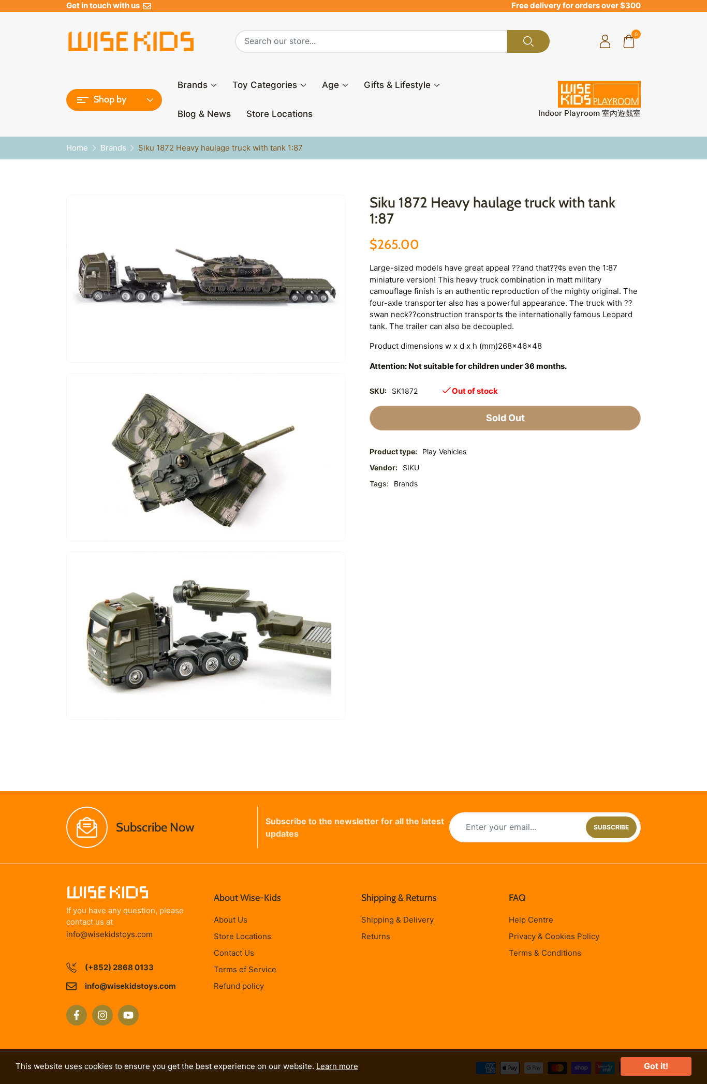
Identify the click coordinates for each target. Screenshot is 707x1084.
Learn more (337, 1066)
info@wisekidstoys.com (109, 934)
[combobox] (371, 41)
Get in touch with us (104, 5)
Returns (375, 936)
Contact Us (234, 953)
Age (330, 85)
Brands (193, 85)
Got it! (656, 1066)
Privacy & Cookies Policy (554, 936)
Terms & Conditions (545, 953)
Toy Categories (264, 85)
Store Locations (279, 114)
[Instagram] (102, 1015)
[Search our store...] (528, 41)
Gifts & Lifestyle (397, 85)
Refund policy (239, 986)
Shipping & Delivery (397, 920)
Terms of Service (245, 969)
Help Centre (531, 920)
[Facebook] (76, 1015)
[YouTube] (128, 1015)
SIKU (411, 467)
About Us (230, 920)
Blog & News (204, 114)
